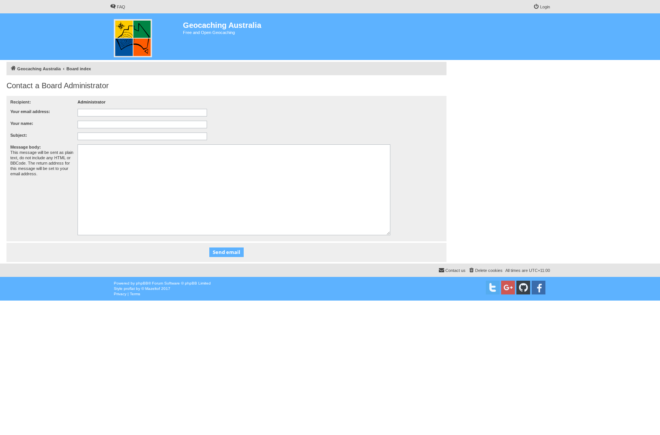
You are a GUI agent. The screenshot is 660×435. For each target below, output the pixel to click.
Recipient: (20, 102)
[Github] (523, 287)
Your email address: (30, 111)
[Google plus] (508, 287)
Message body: (25, 147)
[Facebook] (538, 287)
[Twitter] (493, 287)
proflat (129, 288)
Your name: (21, 123)
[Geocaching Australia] (146, 36)
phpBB (142, 283)
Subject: (18, 135)
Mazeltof (152, 288)
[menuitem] (117, 6)
